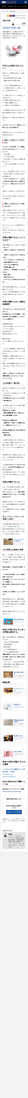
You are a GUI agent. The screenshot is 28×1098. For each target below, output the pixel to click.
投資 (11, 6)
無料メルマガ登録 (14, 812)
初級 (8, 15)
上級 (14, 15)
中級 (11, 15)
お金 (5, 6)
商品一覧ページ (16, 820)
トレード (19, 6)
